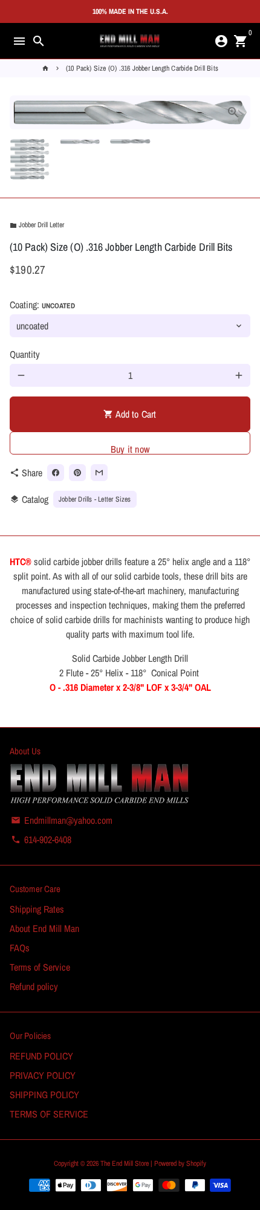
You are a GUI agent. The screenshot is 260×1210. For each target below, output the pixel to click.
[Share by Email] (99, 472)
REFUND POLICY (41, 1056)
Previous (21, 112)
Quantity (25, 354)
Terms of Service (40, 967)
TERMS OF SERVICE (49, 1114)
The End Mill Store (125, 1163)
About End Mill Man (44, 928)
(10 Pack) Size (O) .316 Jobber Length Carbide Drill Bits (142, 68)
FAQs (20, 947)
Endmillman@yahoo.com (61, 820)
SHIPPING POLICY (44, 1094)
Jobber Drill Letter (37, 225)
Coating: (42, 304)
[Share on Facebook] (55, 472)
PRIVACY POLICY (43, 1075)
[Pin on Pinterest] (77, 472)
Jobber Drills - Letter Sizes (95, 499)
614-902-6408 (41, 839)
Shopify (196, 1163)
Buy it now (130, 448)
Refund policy (34, 986)
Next (238, 112)
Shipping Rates (37, 909)
